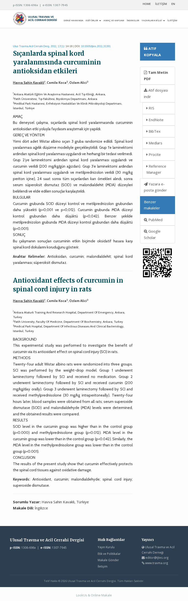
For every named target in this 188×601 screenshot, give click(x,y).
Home (147, 4)
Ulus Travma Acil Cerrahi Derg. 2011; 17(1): (39, 46)
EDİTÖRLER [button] (92, 20)
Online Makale (101, 595)
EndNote (156, 119)
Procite (154, 154)
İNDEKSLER (133, 20)
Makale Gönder (108, 560)
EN (173, 4)
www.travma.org (156, 563)
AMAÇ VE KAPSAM (114, 20)
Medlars (155, 142)
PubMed (155, 219)
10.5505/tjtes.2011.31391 (96, 46)
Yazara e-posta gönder (155, 187)
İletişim (102, 566)
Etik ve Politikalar (109, 554)
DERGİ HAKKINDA (73, 20)
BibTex (154, 131)
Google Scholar (152, 234)
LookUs (81, 595)
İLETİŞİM (161, 4)
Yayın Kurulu (106, 547)
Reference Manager (156, 169)
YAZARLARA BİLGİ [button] (152, 20)
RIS (151, 108)
